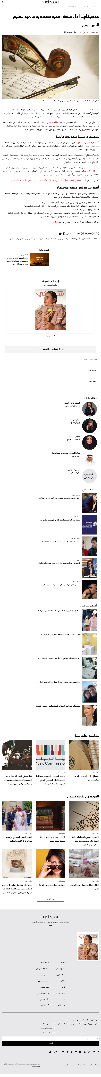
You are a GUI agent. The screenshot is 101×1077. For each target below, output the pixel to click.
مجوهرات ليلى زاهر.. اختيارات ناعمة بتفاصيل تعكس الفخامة (58, 706)
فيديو (63, 962)
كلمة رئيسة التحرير (53, 349)
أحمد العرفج (76, 456)
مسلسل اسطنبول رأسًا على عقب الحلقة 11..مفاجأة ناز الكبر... (60, 541)
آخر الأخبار (45, 1005)
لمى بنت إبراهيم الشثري (72, 406)
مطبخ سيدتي (61, 969)
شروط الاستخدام (94, 1065)
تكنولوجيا (77, 516)
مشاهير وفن (74, 1024)
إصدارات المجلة (50, 281)
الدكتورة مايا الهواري (73, 439)
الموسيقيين (51, 122)
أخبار (78, 559)
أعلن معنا (73, 1065)
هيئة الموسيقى (63, 238)
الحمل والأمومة (47, 1032)
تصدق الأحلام (92, 370)
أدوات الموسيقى (31, 238)
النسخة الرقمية (50, 336)
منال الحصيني (75, 472)
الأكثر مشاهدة (88, 606)
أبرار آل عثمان (75, 422)
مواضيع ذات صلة (87, 736)
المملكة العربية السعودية (47, 238)
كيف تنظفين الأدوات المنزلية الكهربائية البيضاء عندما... (59, 634)
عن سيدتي (45, 975)
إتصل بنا (66, 1065)
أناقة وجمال (62, 1024)
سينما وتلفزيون (75, 538)
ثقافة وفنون (95, 32)
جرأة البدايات (93, 381)
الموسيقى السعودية (16, 238)
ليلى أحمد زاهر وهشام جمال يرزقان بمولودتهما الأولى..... (58, 682)
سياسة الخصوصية (82, 1065)
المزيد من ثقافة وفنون (83, 796)
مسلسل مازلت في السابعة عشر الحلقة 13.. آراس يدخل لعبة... (58, 610)
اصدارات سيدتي (59, 999)
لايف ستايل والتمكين (90, 1024)
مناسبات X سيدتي (42, 969)
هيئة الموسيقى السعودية (85, 143)
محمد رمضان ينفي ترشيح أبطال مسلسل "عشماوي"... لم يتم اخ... (58, 585)
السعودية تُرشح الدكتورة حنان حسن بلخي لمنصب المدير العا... (59, 563)
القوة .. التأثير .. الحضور (90, 359)
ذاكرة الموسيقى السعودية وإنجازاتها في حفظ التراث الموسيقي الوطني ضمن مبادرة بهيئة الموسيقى (48, 180)
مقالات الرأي (90, 398)
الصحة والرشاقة (47, 1024)
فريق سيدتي (44, 987)
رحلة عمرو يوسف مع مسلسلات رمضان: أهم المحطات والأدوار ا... (58, 498)
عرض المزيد (50, 899)
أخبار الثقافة (75, 238)
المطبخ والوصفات (47, 1028)
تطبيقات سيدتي (43, 993)
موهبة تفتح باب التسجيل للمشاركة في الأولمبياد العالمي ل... (60, 520)
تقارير (64, 987)
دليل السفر (61, 1005)
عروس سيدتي (60, 993)
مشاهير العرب (76, 495)
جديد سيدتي (89, 489)
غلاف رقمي (44, 999)
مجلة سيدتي (44, 962)
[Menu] (98, 2)
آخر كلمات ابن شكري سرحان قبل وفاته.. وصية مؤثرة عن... (57, 658)
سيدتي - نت (83, 32)
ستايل (63, 981)
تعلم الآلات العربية (92, 171)
